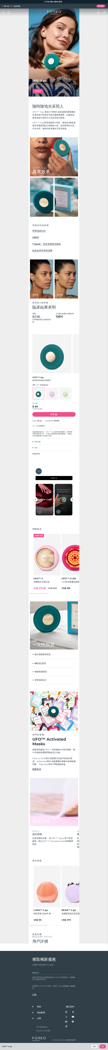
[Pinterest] (73, 1022)
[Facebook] (73, 1012)
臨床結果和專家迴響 (42, 250)
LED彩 (35, 237)
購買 (102, 1046)
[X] (66, 1017)
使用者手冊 (36, 453)
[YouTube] (73, 1017)
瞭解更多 (36, 769)
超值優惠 (101, 6)
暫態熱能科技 (39, 231)
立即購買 (37, 91)
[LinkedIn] (66, 1022)
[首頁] (54, 13)
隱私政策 (66, 986)
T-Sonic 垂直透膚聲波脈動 (46, 244)
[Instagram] (66, 1012)
